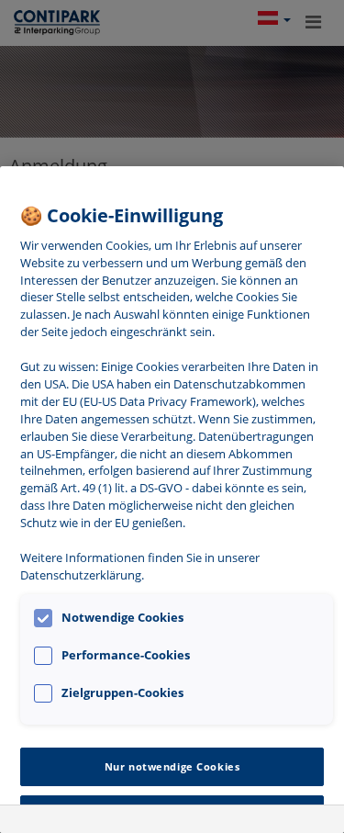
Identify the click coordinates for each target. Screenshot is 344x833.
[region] (172, 499)
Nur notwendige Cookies (172, 766)
